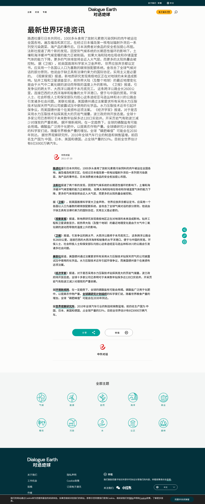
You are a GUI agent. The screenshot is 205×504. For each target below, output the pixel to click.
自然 (102, 405)
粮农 (41, 430)
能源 (72, 405)
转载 (160, 3)
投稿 (29, 486)
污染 (72, 430)
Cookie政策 (73, 480)
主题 (29, 12)
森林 (163, 430)
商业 (163, 405)
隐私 (131, 498)
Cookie (143, 498)
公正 (133, 430)
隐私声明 (71, 474)
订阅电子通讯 (74, 486)
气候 (41, 405)
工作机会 (32, 480)
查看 (169, 479)
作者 (29, 492)
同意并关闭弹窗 (182, 499)
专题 (45, 12)
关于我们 (152, 3)
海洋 (133, 405)
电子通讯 (163, 12)
